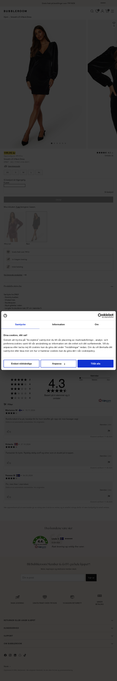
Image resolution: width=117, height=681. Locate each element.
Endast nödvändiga (21, 363)
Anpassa (56, 363)
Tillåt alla (95, 363)
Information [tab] (58, 324)
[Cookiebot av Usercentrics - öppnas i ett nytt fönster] (100, 315)
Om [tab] (97, 324)
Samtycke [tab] (20, 324)
